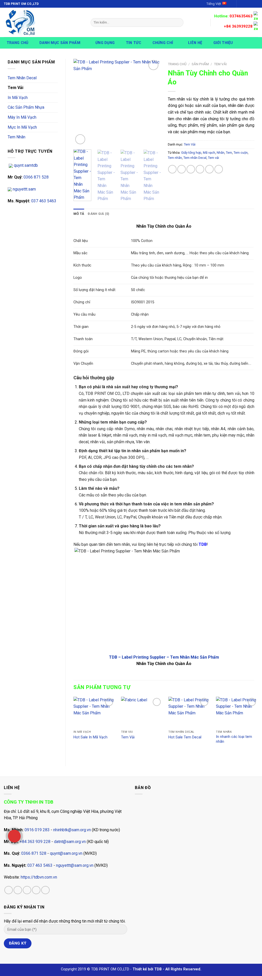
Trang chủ (17, 43)
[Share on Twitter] (181, 169)
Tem (229, 152)
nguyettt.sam (24, 189)
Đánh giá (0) (98, 214)
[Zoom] (80, 139)
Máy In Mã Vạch (22, 117)
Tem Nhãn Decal (22, 77)
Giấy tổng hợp (191, 152)
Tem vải (213, 158)
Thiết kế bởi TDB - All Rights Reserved (166, 969)
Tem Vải (15, 87)
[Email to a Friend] (191, 169)
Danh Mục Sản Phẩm (59, 43)
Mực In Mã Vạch (22, 127)
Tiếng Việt (213, 4)
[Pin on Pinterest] (200, 169)
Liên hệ (195, 43)
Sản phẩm (200, 64)
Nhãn (220, 152)
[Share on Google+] (209, 169)
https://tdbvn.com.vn (39, 877)
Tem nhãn (175, 158)
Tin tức (133, 43)
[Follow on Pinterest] (45, 890)
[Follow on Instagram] (245, 4)
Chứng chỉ (162, 43)
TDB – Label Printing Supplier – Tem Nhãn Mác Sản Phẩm (164, 657)
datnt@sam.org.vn (70, 841)
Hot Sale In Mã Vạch (90, 737)
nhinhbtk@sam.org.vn (72, 829)
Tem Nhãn (16, 137)
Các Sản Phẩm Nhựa (26, 107)
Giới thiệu (223, 43)
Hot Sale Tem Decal (184, 737)
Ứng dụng (105, 43)
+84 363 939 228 (35, 841)
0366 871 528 (36, 177)
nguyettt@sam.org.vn (74, 865)
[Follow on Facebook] (241, 4)
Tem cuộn (241, 152)
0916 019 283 (37, 829)
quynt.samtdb (25, 165)
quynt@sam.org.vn (66, 853)
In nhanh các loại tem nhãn (234, 739)
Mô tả (78, 214)
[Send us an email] (255, 4)
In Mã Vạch (18, 97)
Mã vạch (209, 152)
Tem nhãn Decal (194, 158)
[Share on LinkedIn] (218, 169)
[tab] (78, 214)
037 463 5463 (43, 200)
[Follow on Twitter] (250, 4)
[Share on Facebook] (172, 169)
